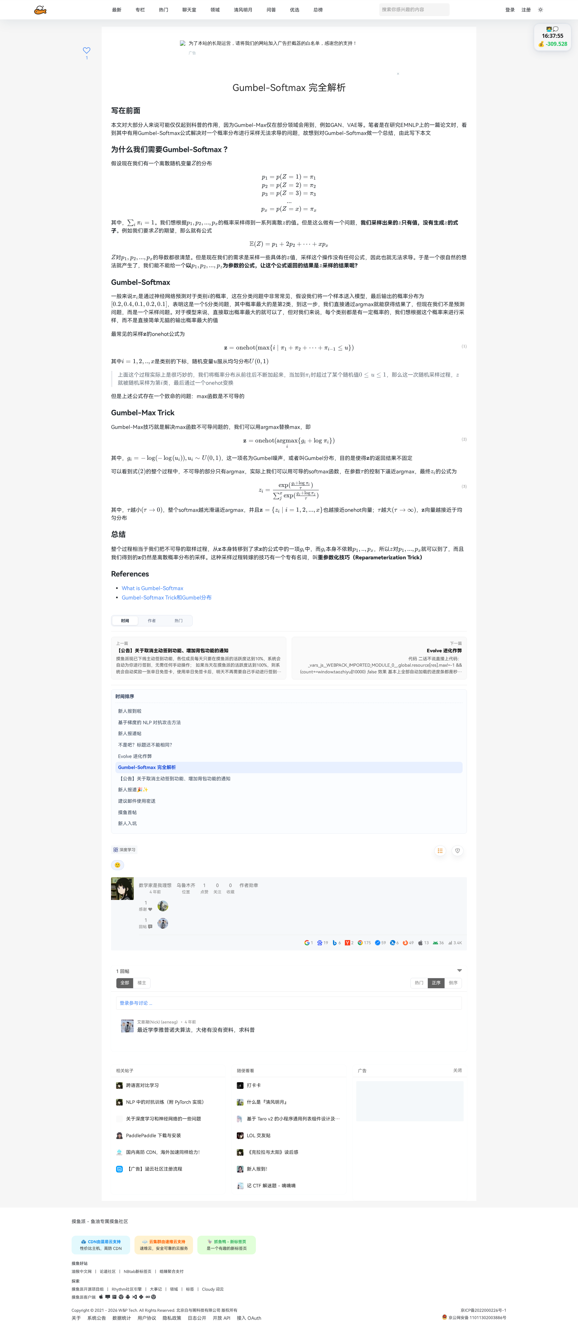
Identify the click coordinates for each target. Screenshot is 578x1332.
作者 (152, 620)
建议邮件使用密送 (137, 801)
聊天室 (189, 10)
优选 (294, 10)
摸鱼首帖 (127, 812)
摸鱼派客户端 (84, 1297)
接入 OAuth (249, 1318)
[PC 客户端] (107, 1297)
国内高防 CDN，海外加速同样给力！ (164, 1152)
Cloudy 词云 (213, 1289)
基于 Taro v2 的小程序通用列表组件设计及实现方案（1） (294, 1119)
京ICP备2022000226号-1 (483, 1310)
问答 (271, 10)
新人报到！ (258, 1169)
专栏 (140, 10)
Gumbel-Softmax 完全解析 (147, 767)
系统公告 (96, 1318)
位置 (186, 888)
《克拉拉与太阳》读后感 (272, 1152)
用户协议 (146, 1318)
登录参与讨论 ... (136, 1003)
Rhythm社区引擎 (127, 1289)
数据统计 (121, 1318)
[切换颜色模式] (540, 10)
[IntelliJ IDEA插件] (114, 1297)
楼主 (141, 983)
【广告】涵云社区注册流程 (154, 1169)
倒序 (453, 983)
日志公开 (197, 1318)
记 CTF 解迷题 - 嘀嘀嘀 (271, 1186)
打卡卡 (254, 1085)
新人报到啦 (129, 711)
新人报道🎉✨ (133, 790)
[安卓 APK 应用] (127, 1297)
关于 (76, 1318)
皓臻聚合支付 (172, 1271)
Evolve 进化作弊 (135, 756)
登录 (510, 10)
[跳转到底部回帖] (459, 971)
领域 (215, 10)
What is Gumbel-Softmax (152, 588)
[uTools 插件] (153, 1297)
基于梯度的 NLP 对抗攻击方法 (149, 722)
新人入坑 (127, 823)
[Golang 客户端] (148, 1297)
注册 (526, 10)
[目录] (440, 850)
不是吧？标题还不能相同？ (146, 745)
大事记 (156, 1289)
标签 (190, 1289)
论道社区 (108, 1271)
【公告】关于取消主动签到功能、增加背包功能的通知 (174, 779)
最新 (116, 10)
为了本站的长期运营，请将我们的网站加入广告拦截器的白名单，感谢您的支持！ (273, 43)
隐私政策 (172, 1318)
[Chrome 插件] (121, 1297)
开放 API (221, 1318)
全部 (124, 983)
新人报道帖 (129, 733)
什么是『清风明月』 (268, 1102)
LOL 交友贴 (259, 1135)
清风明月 (243, 10)
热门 (163, 10)
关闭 (457, 1070)
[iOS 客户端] (101, 1297)
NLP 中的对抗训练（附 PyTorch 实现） (166, 1102)
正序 (436, 983)
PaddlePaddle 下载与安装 (153, 1135)
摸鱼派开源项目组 (88, 1289)
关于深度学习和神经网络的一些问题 (163, 1119)
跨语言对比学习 (142, 1085)
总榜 (318, 10)
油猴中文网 (82, 1271)
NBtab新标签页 (138, 1271)
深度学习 (127, 849)
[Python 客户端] (141, 1297)
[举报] (458, 850)
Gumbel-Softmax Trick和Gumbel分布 (167, 597)
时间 (125, 620)
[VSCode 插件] (134, 1297)
